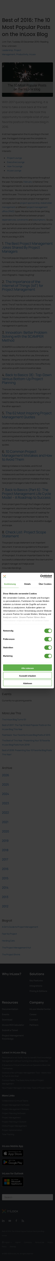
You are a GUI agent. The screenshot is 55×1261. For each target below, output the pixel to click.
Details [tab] (27, 584)
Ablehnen (27, 683)
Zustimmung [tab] (10, 584)
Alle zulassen (27, 668)
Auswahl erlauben (27, 676)
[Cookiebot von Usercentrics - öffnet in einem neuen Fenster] (40, 576)
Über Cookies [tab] (45, 584)
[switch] (48, 639)
